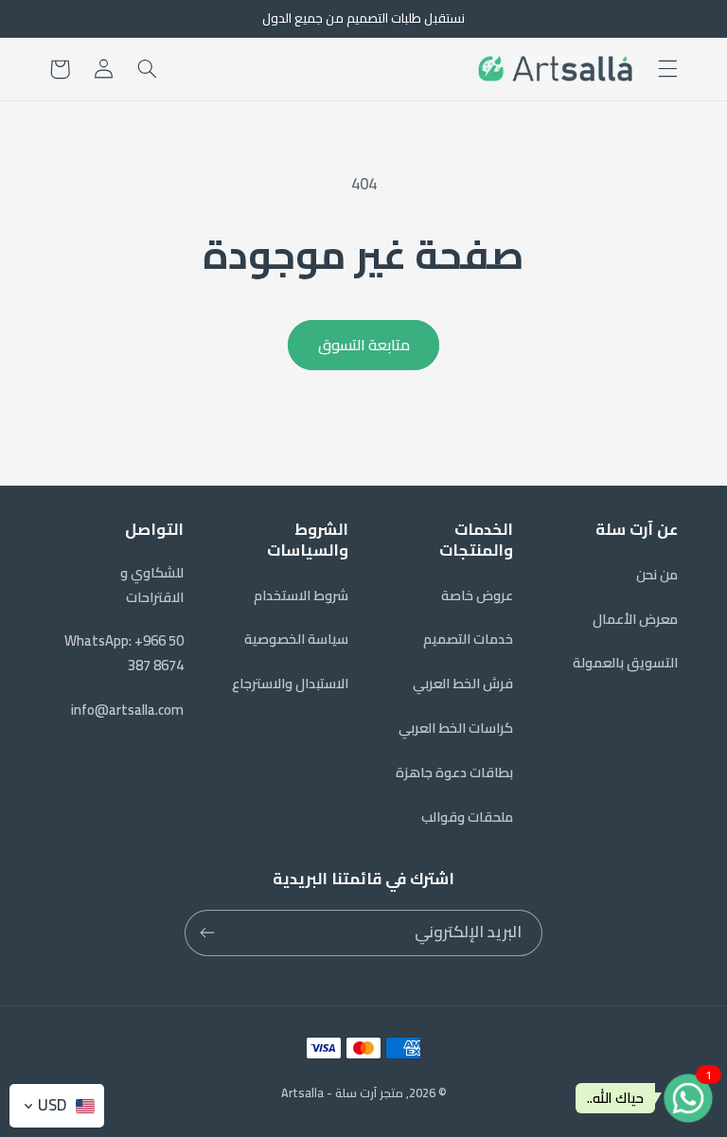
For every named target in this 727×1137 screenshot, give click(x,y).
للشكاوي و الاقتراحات (152, 585)
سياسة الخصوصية (296, 638)
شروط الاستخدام (301, 595)
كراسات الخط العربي (456, 727)
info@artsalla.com (127, 709)
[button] (667, 69)
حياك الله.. (615, 1097)
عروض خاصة (477, 595)
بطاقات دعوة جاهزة (454, 772)
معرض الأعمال (635, 618)
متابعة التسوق (364, 344)
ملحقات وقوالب (467, 816)
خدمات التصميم (468, 638)
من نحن (657, 574)
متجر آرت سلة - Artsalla (342, 1093)
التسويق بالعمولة (625, 662)
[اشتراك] (207, 933)
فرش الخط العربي (463, 683)
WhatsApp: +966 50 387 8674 (124, 653)
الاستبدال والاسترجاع (290, 683)
